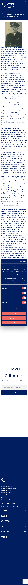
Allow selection (14, 318)
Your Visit (4, 510)
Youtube (14, 375)
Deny (14, 322)
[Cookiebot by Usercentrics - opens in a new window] (19, 261)
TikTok (18, 375)
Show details (19, 308)
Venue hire (4, 537)
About (3, 526)
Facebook (10, 375)
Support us (5, 532)
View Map (4, 498)
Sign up (14, 392)
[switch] (24, 293)
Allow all (14, 313)
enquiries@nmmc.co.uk (12, 506)
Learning (4, 516)
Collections (5, 521)
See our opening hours (8, 500)
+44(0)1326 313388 (9, 503)
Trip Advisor (22, 375)
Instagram (6, 375)
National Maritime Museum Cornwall (8, 5)
